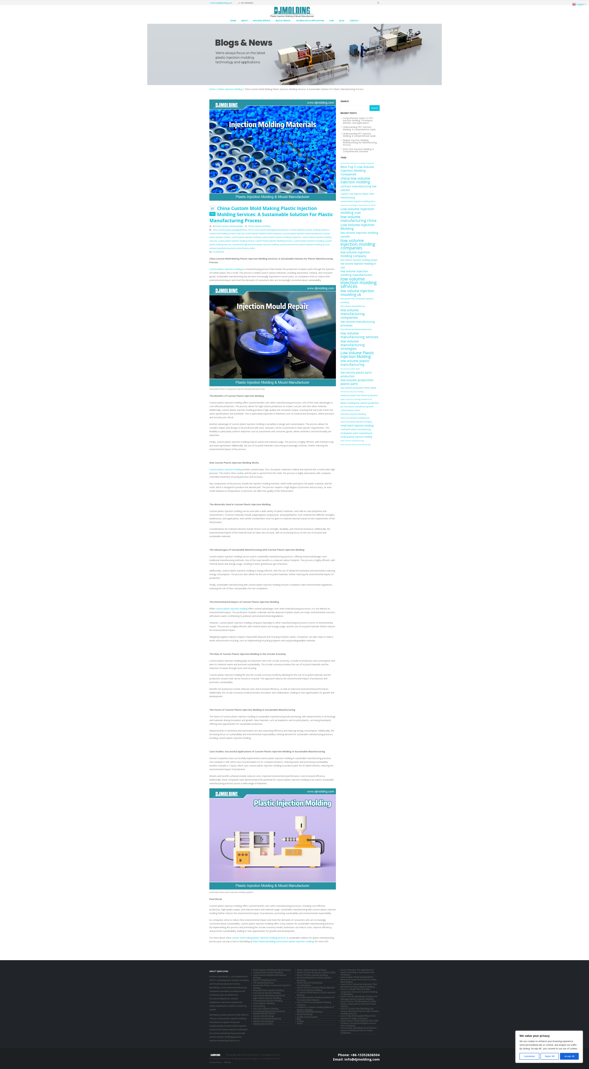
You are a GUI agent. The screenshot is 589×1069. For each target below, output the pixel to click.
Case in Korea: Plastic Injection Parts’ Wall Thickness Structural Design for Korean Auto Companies (359, 1023)
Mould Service (283, 20)
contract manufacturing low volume (358, 188)
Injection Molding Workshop (309, 1011)
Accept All (569, 1056)
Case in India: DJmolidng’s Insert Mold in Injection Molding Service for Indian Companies (359, 1030)
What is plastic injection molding (311, 970)
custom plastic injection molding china (358, 201)
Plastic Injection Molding (230, 89)
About (244, 20)
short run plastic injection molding (356, 421)
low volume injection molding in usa (358, 265)
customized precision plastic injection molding (301, 244)
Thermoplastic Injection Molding (267, 1000)
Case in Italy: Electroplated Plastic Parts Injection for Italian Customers (358, 1017)
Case (331, 20)
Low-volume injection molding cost (357, 210)
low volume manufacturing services (359, 335)
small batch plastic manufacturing (356, 429)
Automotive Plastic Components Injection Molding (272, 986)
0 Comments (218, 252)
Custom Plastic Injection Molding (268, 972)
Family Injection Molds (263, 1024)
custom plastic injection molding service (236, 241)
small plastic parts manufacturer (356, 433)
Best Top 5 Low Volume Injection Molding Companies (357, 170)
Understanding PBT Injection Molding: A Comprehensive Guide (359, 128)
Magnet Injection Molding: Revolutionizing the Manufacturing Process (360, 142)
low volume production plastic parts (357, 382)
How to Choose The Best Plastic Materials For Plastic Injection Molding (316, 988)
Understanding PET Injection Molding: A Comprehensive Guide (359, 134)
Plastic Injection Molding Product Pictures (272, 970)
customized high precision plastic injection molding (255, 244)
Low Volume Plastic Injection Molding (357, 354)
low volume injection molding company (355, 254)
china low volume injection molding (355, 180)
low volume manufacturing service (356, 329)
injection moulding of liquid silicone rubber (358, 205)
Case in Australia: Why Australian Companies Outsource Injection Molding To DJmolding (359, 991)
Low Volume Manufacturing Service (269, 995)
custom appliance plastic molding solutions (309, 230)
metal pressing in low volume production (359, 395)
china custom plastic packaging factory (230, 230)
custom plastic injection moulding (309, 241)
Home (233, 20)
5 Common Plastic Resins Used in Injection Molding (316, 993)
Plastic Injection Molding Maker (229, 226)
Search (345, 101)
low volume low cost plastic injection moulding (357, 300)
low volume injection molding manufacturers (356, 273)
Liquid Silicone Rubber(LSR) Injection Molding (269, 976)
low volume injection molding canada (359, 234)
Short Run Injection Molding (353, 414)
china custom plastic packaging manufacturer (268, 230)
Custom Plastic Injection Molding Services (274, 241)
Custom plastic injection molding (225, 269)
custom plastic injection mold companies (263, 233)
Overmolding (259, 1006)
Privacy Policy (215, 1062)
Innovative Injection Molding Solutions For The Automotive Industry (316, 998)
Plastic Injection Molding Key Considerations (309, 984)
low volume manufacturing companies (353, 313)
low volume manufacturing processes (358, 323)
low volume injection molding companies (358, 244)
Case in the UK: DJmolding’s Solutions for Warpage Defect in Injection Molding (359, 997)
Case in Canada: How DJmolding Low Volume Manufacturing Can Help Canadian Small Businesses (360, 1011)
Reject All (549, 1056)
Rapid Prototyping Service (265, 980)
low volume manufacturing (353, 306)
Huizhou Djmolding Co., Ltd (221, 976)
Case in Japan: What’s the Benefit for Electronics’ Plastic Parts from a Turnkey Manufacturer (358, 979)
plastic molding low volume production (360, 402)
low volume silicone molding (352, 392)
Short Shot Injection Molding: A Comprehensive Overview (358, 150)
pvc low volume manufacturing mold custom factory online (357, 408)
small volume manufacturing (352, 441)
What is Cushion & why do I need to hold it (316, 972)
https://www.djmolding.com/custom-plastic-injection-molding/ (283, 941)
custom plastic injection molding (246, 237)
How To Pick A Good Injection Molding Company (314, 1003)
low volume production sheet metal (358, 387)
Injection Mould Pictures (264, 1013)
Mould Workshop (305, 1014)
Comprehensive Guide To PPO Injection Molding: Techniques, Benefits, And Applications (358, 120)
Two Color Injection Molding (265, 1008)
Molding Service (261, 20)
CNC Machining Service (263, 982)
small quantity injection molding (356, 436)
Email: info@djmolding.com (221, 3)
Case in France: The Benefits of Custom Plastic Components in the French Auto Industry (358, 1004)
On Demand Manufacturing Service (269, 1011)
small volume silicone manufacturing (355, 444)
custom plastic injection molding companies (281, 237)
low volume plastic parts (350, 369)
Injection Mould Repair (263, 1021)
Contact (354, 20)
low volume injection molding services (359, 282)
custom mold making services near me (226, 233)
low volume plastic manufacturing (355, 362)
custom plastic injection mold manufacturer (302, 233)
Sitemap (227, 1062)
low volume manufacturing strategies (353, 344)
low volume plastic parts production (356, 374)
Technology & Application (310, 20)
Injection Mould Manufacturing (267, 1018)
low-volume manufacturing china (358, 218)
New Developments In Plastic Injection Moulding (314, 978)
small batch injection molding (357, 425)
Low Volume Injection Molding (358, 226)
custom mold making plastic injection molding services (259, 937)
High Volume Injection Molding (267, 998)
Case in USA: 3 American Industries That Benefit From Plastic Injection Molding (359, 985)
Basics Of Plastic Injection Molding (312, 975)
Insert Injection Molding (264, 1003)
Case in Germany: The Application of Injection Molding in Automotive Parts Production (357, 972)
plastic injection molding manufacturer (356, 399)
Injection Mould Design (263, 1016)
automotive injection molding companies (357, 163)
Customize (529, 1056)
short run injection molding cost (355, 418)
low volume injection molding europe (359, 259)
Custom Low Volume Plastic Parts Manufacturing (357, 195)
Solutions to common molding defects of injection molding (315, 1008)
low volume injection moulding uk (357, 292)
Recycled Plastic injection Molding (268, 990)
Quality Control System (307, 1017)
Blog (341, 20)
